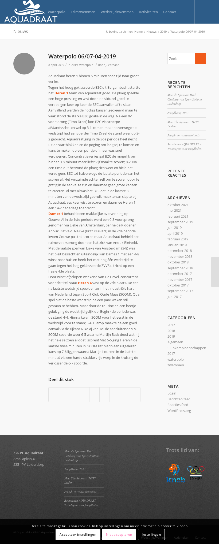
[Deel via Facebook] (54, 394)
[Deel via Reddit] (125, 394)
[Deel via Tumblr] (105, 394)
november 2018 (179, 256)
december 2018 (179, 250)
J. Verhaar (112, 65)
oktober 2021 (178, 204)
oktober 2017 (178, 285)
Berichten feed (178, 399)
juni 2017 (174, 296)
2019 (74, 65)
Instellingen (151, 534)
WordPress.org (179, 410)
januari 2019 (177, 245)
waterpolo (86, 65)
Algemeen (175, 342)
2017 (171, 324)
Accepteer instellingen (78, 534)
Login (171, 393)
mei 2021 (174, 210)
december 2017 (179, 273)
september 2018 (180, 268)
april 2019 (175, 233)
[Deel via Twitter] (64, 394)
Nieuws (20, 31)
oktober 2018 (178, 262)
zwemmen (175, 365)
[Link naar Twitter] (203, 12)
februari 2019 (177, 239)
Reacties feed (177, 404)
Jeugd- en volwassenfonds (183, 135)
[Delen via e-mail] (135, 394)
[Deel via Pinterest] (84, 394)
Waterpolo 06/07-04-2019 (82, 56)
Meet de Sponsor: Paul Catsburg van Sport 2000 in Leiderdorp (184, 99)
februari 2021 (177, 216)
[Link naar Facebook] (211, 12)
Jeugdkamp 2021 (178, 113)
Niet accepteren (119, 534)
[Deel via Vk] (115, 394)
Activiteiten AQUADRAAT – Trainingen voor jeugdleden (184, 146)
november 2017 (179, 279)
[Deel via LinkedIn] (94, 394)
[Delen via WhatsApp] (74, 394)
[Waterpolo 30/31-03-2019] (4, 272)
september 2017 (180, 290)
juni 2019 (174, 227)
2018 (171, 330)
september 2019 (180, 221)
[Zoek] (183, 12)
